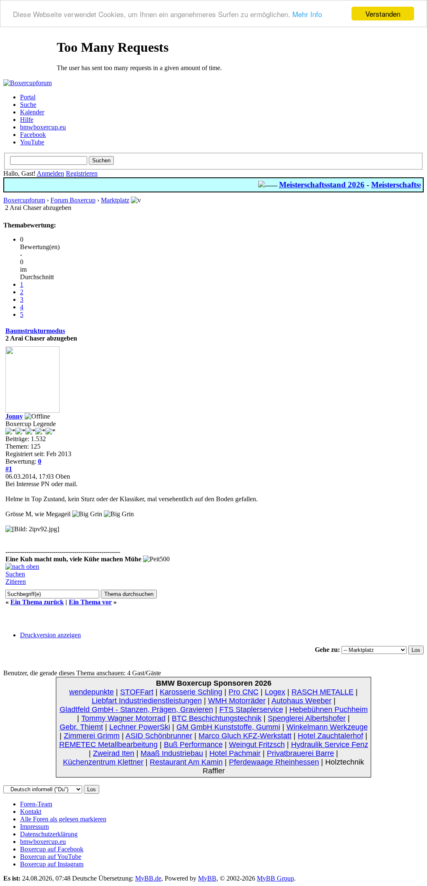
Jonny (14, 416)
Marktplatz (115, 200)
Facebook (33, 134)
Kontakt (30, 811)
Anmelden (50, 173)
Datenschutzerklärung (49, 834)
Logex (275, 692)
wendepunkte (91, 692)
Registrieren (82, 173)
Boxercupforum (24, 200)
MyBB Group (275, 878)
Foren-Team (36, 804)
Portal (27, 97)
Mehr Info (307, 14)
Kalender (32, 112)
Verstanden (382, 13)
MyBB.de (148, 878)
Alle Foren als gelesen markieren (63, 819)
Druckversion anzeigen (50, 635)
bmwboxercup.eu (43, 127)
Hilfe (26, 119)
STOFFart (136, 692)
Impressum (34, 826)
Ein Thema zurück (37, 602)
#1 (8, 468)
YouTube (32, 142)
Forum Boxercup (72, 200)
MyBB (207, 878)
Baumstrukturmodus (35, 330)
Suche (28, 104)
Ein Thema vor (90, 602)
